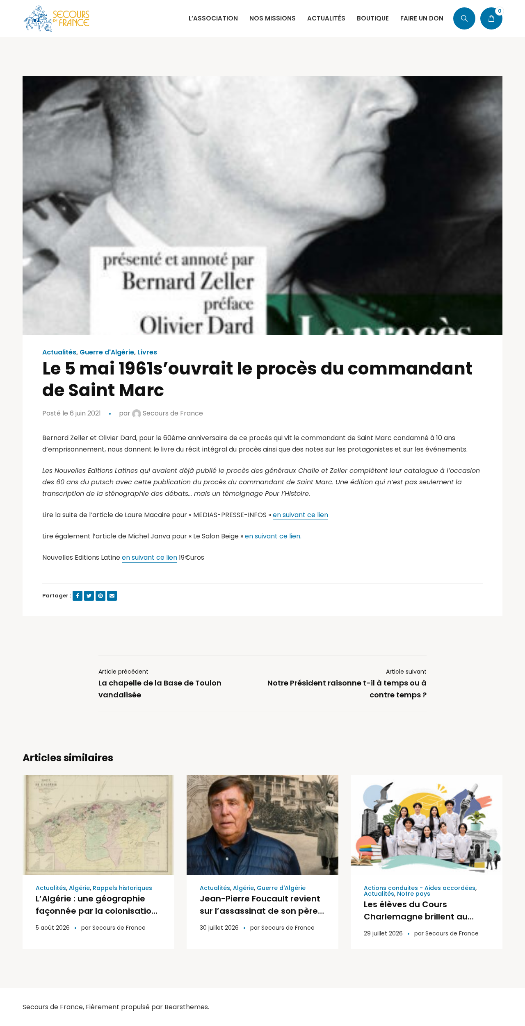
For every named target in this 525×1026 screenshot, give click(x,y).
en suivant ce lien (300, 515)
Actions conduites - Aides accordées (419, 888)
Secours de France (172, 413)
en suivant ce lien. (273, 536)
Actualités (59, 352)
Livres (147, 352)
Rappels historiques (122, 888)
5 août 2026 (53, 928)
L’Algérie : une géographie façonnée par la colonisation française (96, 911)
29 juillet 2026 (383, 933)
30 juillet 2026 (219, 928)
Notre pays (413, 894)
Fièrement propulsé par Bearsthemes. (147, 1007)
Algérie (79, 888)
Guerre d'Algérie (107, 352)
